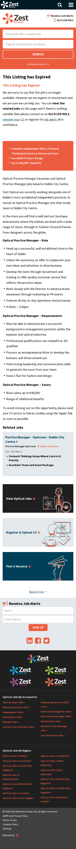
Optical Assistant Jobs (15, 707)
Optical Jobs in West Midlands (52, 763)
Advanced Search (36, 64)
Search (38, 54)
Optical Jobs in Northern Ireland (54, 799)
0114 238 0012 (65, 20)
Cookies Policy (10, 824)
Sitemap (7, 828)
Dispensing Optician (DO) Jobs (55, 704)
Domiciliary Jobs (12, 717)
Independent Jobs (12, 712)
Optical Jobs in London (15, 793)
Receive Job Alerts (61, 15)
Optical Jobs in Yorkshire (54, 756)
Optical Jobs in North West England (17, 786)
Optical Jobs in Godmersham (11, 777)
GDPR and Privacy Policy (15, 815)
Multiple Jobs (10, 722)
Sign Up (38, 627)
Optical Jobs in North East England (55, 781)
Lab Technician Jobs (52, 735)
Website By (11, 835)
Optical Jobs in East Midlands (52, 772)
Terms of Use (10, 820)
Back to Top (36, 591)
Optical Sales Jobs (13, 702)
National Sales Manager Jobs (54, 728)
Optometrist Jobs (50, 721)
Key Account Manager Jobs (55, 716)
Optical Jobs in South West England (56, 790)
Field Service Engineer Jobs (55, 711)
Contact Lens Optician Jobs (18, 726)
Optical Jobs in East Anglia (18, 798)
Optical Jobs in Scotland (16, 760)
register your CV (13, 119)
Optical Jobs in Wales (15, 756)
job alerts (50, 119)
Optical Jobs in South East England (17, 768)
